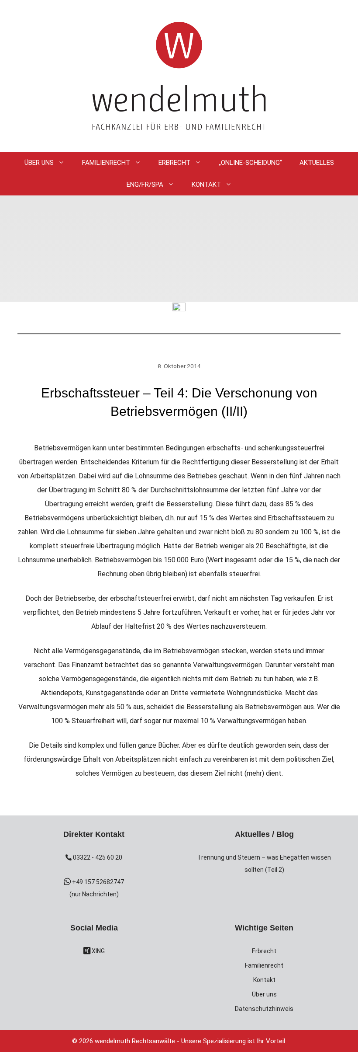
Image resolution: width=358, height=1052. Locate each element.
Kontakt (206, 184)
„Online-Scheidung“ (250, 163)
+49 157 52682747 (97, 881)
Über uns (264, 994)
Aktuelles (316, 163)
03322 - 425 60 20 (97, 857)
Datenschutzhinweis (264, 1008)
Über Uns (39, 163)
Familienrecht (106, 163)
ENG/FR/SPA (145, 184)
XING (97, 950)
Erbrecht (174, 163)
